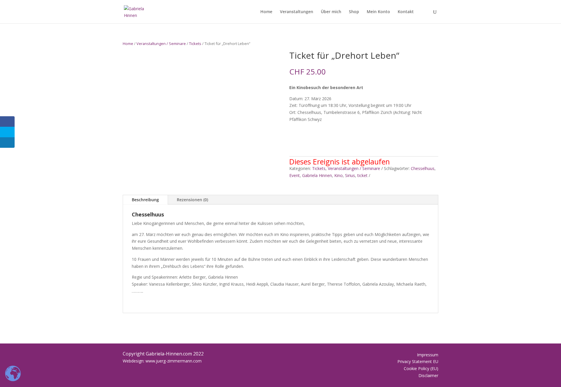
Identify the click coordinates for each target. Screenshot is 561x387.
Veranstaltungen (296, 12)
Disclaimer (428, 375)
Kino (338, 175)
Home (266, 12)
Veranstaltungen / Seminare (161, 43)
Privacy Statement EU (417, 361)
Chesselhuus (422, 168)
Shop (354, 12)
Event (294, 175)
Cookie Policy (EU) (421, 368)
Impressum (427, 355)
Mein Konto (378, 12)
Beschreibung (145, 199)
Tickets (195, 43)
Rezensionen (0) (192, 199)
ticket (362, 175)
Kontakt (406, 12)
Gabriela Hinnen (317, 175)
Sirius (350, 175)
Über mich (331, 12)
